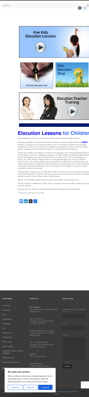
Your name (66, 312)
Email (64, 323)
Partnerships (6, 319)
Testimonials (6, 324)
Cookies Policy (7, 337)
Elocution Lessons (39, 132)
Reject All (30, 387)
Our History (6, 310)
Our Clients (6, 305)
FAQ (3, 328)
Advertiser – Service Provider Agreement (12, 352)
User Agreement (7, 346)
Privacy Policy (7, 342)
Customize (15, 387)
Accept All (45, 387)
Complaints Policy (8, 358)
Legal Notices (7, 333)
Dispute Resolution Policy (11, 362)
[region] (30, 380)
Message (65, 335)
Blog (4, 315)
